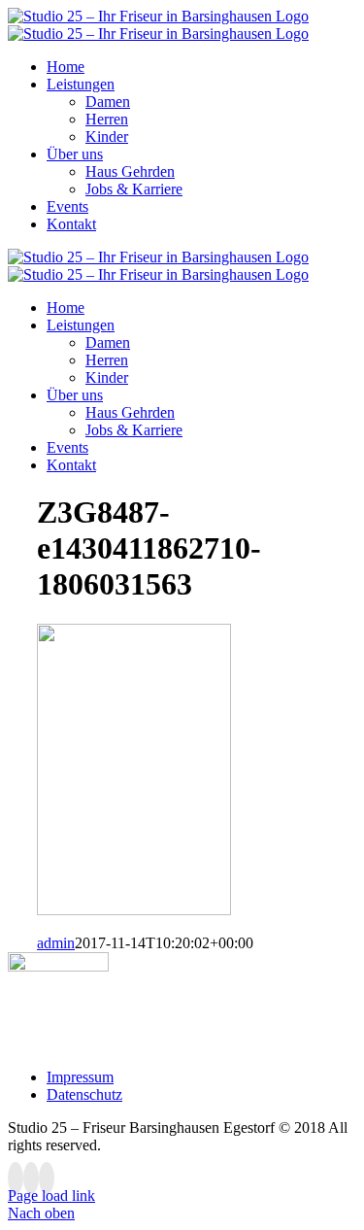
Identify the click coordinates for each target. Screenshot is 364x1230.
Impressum (80, 1077)
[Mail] (46, 1178)
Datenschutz (84, 1094)
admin (56, 943)
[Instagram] (31, 1178)
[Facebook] (15, 1178)
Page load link (51, 1195)
